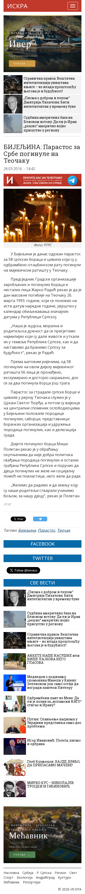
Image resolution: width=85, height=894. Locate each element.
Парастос (46, 530)
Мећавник (12, 882)
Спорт (8, 877)
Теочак (63, 530)
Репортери (31, 882)
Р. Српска (44, 872)
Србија (27, 872)
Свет (73, 872)
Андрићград (45, 877)
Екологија (25, 877)
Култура (64, 877)
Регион (60, 872)
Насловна (11, 872)
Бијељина (27, 530)
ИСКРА (17, 6)
